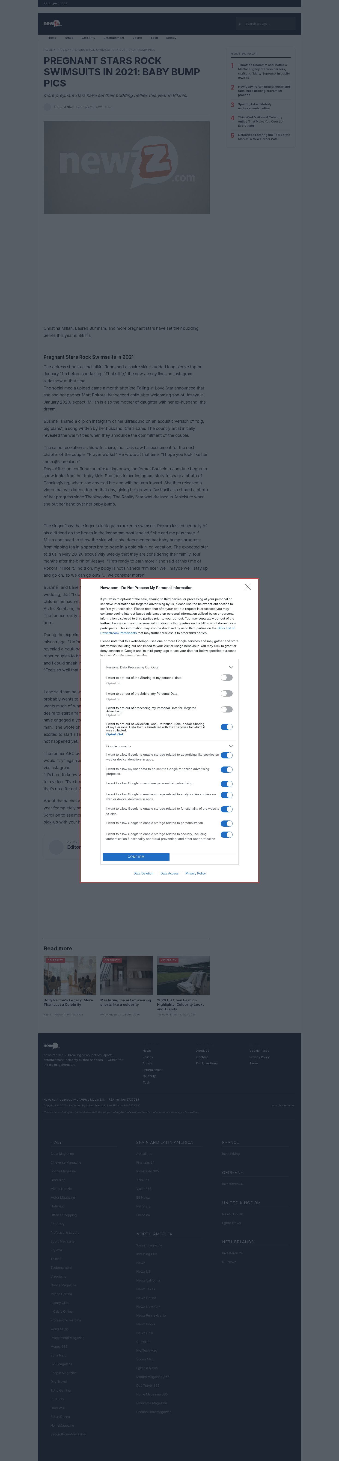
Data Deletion (143, 873)
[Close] (249, 588)
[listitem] (169, 667)
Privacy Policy (196, 873)
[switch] (227, 677)
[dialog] (169, 730)
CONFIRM (136, 857)
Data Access (169, 873)
